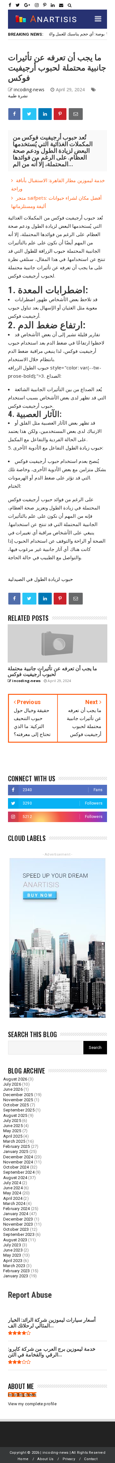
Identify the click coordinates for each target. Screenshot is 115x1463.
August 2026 (15, 1079)
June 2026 (13, 1089)
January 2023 (15, 1276)
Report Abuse (30, 1295)
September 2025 (18, 1110)
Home (23, 1459)
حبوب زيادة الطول (84, 447)
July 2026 (12, 1084)
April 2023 (12, 1260)
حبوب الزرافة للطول (44, 251)
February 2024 (16, 1208)
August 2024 (15, 1177)
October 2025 (16, 1105)
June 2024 (13, 1187)
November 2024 (18, 1162)
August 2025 (15, 1115)
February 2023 (16, 1270)
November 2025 (18, 1099)
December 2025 (18, 1094)
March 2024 (14, 1203)
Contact (90, 1459)
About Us (45, 1459)
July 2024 (12, 1182)
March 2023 (14, 1265)
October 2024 (16, 1167)
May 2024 (12, 1193)
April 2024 (12, 1198)
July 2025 (12, 1120)
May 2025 (12, 1130)
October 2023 (16, 1229)
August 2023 (15, 1239)
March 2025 (14, 1141)
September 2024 (18, 1172)
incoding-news (22, 1394)
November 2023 (18, 1224)
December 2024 (18, 1157)
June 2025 (13, 1125)
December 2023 (18, 1219)
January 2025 (15, 1151)
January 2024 (15, 1213)
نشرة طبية (18, 96)
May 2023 (12, 1255)
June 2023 (13, 1250)
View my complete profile (32, 1403)
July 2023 (12, 1245)
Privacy (69, 1459)
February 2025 (16, 1146)
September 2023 (18, 1234)
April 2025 (12, 1136)
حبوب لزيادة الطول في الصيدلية (40, 579)
